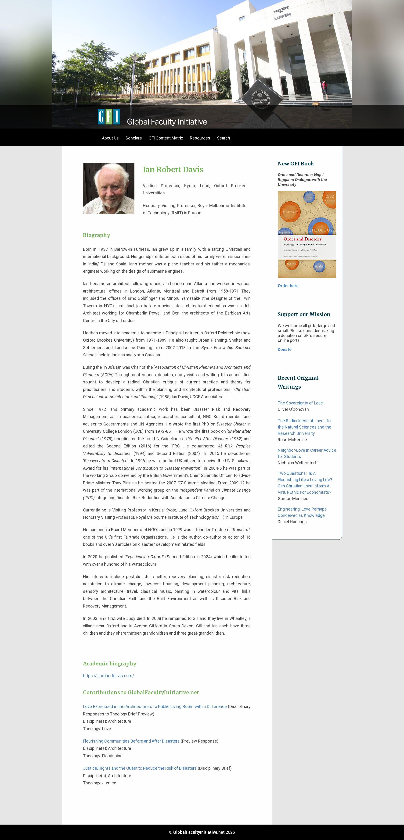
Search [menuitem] (223, 138)
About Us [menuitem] (110, 138)
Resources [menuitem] (200, 138)
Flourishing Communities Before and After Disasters (131, 741)
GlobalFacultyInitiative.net (199, 832)
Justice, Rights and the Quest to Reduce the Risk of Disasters (140, 768)
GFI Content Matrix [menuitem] (166, 138)
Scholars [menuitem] (134, 138)
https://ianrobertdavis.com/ (108, 675)
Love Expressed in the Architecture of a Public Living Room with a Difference (155, 706)
